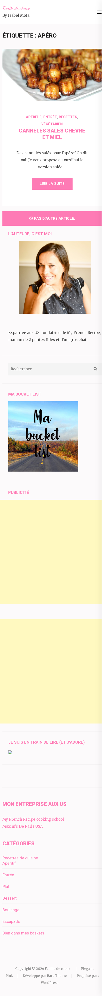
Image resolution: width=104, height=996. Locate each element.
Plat (5, 886)
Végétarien (52, 124)
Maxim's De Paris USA (22, 826)
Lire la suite (52, 183)
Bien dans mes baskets (23, 933)
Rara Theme (57, 976)
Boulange (10, 909)
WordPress (49, 983)
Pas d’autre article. (54, 218)
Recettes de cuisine (20, 858)
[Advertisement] (52, 552)
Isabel (66, 93)
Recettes (68, 117)
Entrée (50, 117)
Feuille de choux (16, 8)
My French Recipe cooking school (33, 819)
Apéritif (33, 117)
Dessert (9, 898)
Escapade (11, 921)
